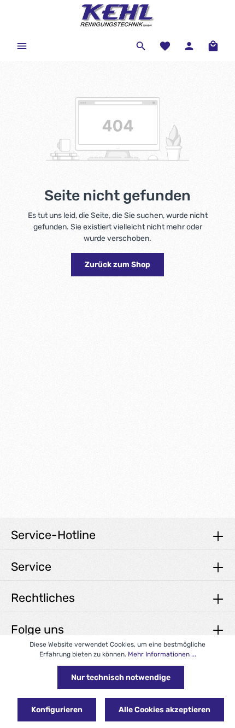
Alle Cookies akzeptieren (164, 709)
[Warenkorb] (213, 46)
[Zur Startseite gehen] (117, 15)
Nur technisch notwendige (121, 677)
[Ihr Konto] (189, 46)
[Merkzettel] (165, 46)
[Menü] (22, 46)
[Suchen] (141, 46)
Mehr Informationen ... (162, 654)
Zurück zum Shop (117, 264)
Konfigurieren (57, 709)
